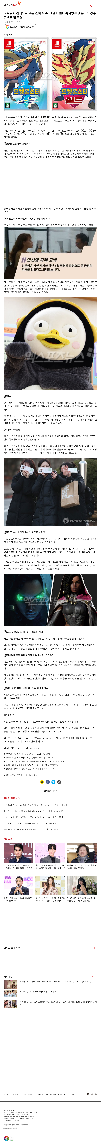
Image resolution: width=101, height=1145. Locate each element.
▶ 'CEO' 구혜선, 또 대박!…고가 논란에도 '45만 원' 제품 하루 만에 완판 (34, 761)
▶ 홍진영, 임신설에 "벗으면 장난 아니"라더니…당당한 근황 (29, 768)
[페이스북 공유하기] (47, 782)
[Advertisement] (22, 1047)
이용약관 (16, 1094)
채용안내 (61, 1094)
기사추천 (50, 791)
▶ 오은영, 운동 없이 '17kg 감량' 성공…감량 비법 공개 (27, 754)
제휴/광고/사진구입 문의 (46, 1094)
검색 (91, 6)
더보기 (94, 947)
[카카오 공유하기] (42, 782)
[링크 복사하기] (59, 782)
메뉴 (96, 6)
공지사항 (70, 1094)
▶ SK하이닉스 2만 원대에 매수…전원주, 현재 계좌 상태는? (29, 757)
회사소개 (7, 1094)
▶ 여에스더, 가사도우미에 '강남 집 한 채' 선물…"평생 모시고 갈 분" (32, 765)
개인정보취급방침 (28, 1094)
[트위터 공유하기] (53, 782)
